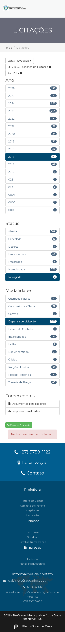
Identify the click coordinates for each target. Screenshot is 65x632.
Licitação (32, 559)
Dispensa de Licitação (28, 67)
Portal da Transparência (32, 541)
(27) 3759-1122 (35, 451)
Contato (34, 472)
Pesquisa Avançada (20, 425)
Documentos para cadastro (28, 403)
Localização (34, 462)
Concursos (33, 532)
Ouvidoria (32, 537)
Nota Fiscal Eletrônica (32, 563)
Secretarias (32, 515)
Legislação (32, 510)
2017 (14, 73)
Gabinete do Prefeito (32, 505)
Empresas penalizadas (25, 411)
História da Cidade (32, 500)
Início (8, 47)
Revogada (18, 60)
